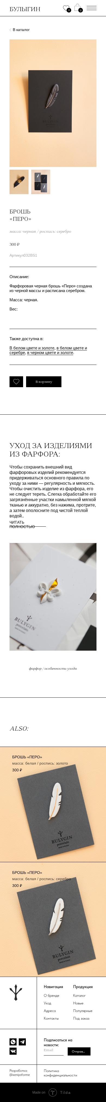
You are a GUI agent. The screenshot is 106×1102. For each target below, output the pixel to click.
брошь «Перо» (27, 757)
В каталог (21, 29)
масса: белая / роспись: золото (40, 763)
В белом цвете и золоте (32, 348)
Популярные (82, 1010)
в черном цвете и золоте (50, 352)
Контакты (51, 1018)
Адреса (50, 1010)
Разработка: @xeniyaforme (20, 1073)
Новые (78, 1003)
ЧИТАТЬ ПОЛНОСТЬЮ (22, 524)
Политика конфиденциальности (60, 1073)
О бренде (51, 995)
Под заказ (81, 1018)
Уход (47, 1003)
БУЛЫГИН (25, 9)
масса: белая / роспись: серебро (41, 879)
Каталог (79, 995)
